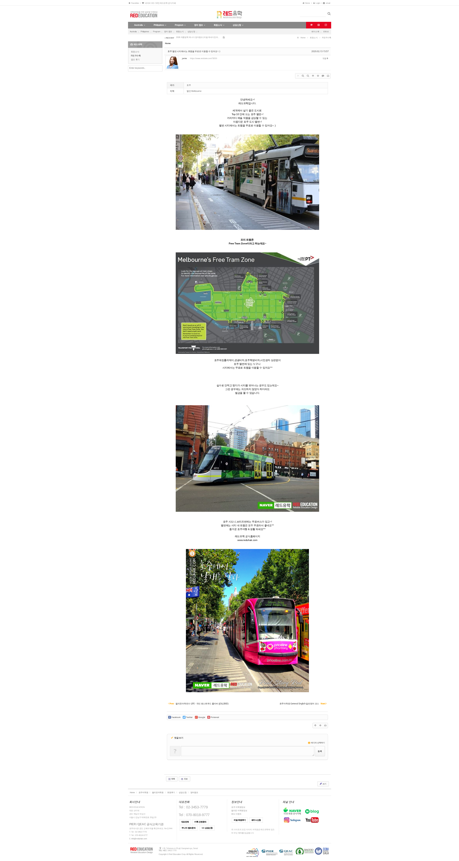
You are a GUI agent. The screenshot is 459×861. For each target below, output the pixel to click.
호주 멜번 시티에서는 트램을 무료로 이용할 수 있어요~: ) (194, 51)
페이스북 (315, 31)
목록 (173, 778)
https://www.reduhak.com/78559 (203, 58)
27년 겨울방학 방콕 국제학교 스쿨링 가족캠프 (195, 38)
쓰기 (324, 783)
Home (307, 3)
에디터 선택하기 (318, 742)
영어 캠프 (168, 31)
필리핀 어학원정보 (239, 810)
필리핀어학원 (158, 792)
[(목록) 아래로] (317, 75)
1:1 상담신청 (207, 828)
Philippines (145, 31)
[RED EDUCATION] (229, 13)
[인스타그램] (325, 25)
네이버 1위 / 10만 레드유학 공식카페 (160, 3)
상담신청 (191, 31)
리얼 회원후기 (240, 820)
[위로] (312, 75)
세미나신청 (256, 820)
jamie (184, 58)
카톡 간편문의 (200, 822)
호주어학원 (143, 792)
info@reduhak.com (139, 839)
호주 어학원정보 (238, 807)
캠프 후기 (135, 59)
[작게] (307, 75)
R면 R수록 (136, 55)
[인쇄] (327, 75)
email (328, 3)
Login (317, 3)
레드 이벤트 (236, 814)
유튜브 (326, 31)
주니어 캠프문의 (189, 828)
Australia (133, 31)
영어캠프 (194, 792)
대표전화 (185, 822)
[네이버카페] (318, 25)
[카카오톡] (311, 25)
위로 (186, 778)
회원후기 (171, 792)
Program (156, 31)
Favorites (134, 3)
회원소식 (180, 31)
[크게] (302, 75)
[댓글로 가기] (322, 75)
